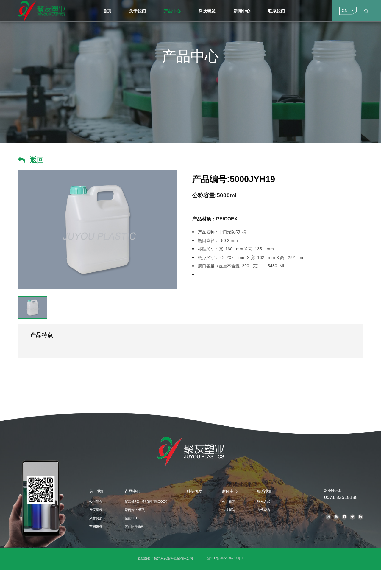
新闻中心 (230, 491)
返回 (37, 160)
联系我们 (265, 491)
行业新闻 (228, 510)
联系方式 (263, 501)
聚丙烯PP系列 (135, 510)
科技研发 (194, 491)
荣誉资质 (95, 518)
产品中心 (132, 491)
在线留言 (263, 510)
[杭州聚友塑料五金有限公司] (56, 11)
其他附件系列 (134, 526)
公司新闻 (228, 501)
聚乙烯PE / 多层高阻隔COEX (146, 501)
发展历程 (95, 510)
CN (345, 10)
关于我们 (97, 491)
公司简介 (95, 501)
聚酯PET (131, 518)
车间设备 (95, 526)
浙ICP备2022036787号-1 (225, 558)
